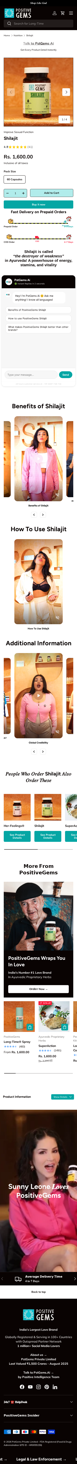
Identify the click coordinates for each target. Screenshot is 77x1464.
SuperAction (47, 1046)
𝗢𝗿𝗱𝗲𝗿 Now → (38, 989)
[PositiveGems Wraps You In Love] (38, 916)
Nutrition (18, 35)
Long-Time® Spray (17, 1042)
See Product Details (17, 836)
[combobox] (38, 23)
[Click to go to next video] (43, 515)
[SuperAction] (54, 1016)
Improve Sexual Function (18, 132)
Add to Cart (51, 193)
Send (65, 374)
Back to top (38, 1292)
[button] (63, 13)
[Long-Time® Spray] (19, 1016)
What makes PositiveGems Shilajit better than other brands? (38, 328)
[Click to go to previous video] (34, 515)
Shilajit (29, 35)
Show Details (61, 1097)
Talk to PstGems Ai (38, 43)
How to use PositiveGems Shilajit (27, 318)
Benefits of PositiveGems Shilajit (27, 309)
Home (7, 35)
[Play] (38, 458)
